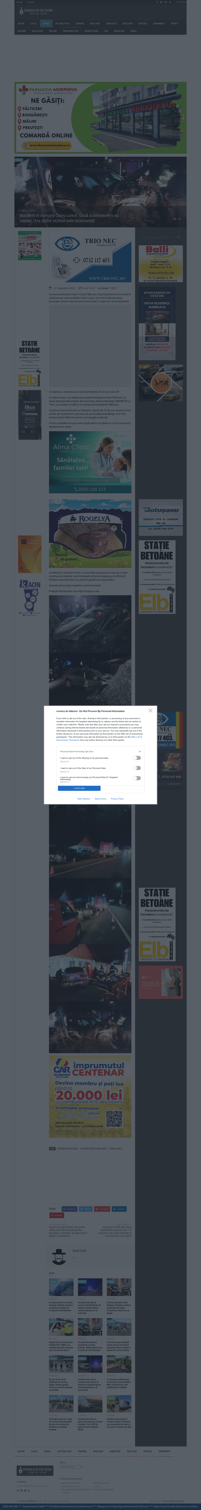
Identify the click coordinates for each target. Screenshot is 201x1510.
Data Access (100, 799)
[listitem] (100, 751)
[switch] (137, 758)
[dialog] (100, 755)
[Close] (151, 711)
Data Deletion (84, 799)
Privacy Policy (117, 799)
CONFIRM (79, 788)
